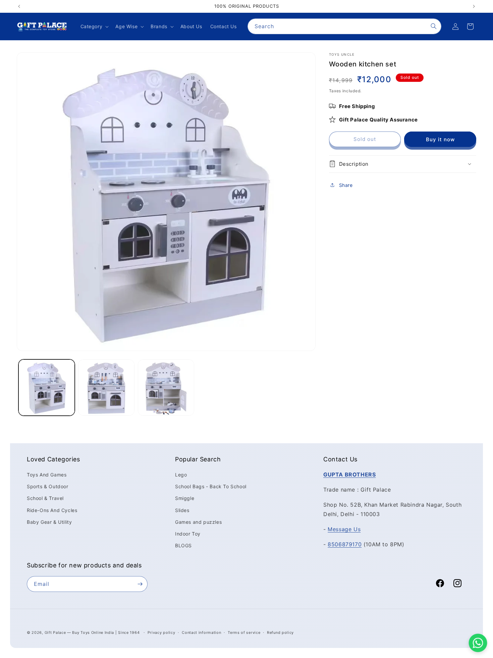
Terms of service (244, 632)
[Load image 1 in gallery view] (46, 387)
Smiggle (184, 498)
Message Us (344, 529)
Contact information (201, 632)
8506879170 (345, 544)
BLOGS (183, 545)
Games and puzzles (198, 522)
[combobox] (344, 26)
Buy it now (440, 139)
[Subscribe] (139, 584)
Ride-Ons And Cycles (52, 510)
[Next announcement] (474, 6)
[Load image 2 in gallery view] (106, 387)
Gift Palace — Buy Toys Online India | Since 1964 (92, 632)
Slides (182, 510)
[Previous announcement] (19, 6)
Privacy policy (161, 632)
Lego (181, 474)
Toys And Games (46, 474)
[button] (94, 26)
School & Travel (45, 498)
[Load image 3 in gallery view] (166, 387)
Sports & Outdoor (47, 486)
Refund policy (280, 632)
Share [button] (346, 185)
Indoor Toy (188, 534)
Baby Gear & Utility (49, 522)
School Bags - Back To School (210, 486)
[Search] (433, 26)
